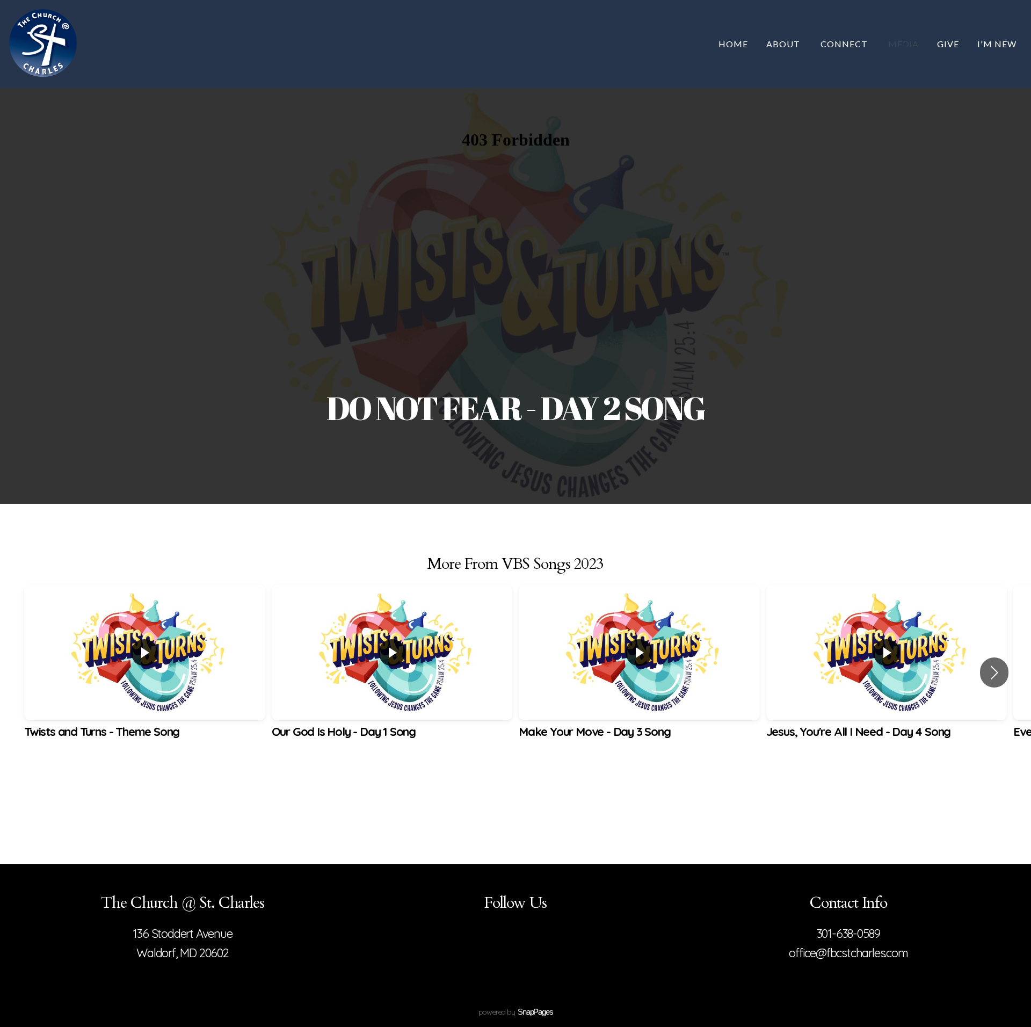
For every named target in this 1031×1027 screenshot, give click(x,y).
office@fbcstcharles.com (848, 952)
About (784, 44)
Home (733, 44)
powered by (515, 1012)
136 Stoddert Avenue (182, 933)
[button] (994, 672)
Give (948, 44)
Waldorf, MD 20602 (182, 952)
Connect (845, 44)
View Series (515, 792)
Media (903, 44)
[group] (144, 672)
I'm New (997, 44)
